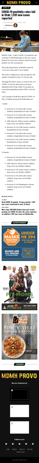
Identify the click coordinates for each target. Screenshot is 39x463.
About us (22, 449)
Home (8, 449)
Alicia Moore (9, 25)
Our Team (29, 449)
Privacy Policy (20, 452)
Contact (14, 449)
